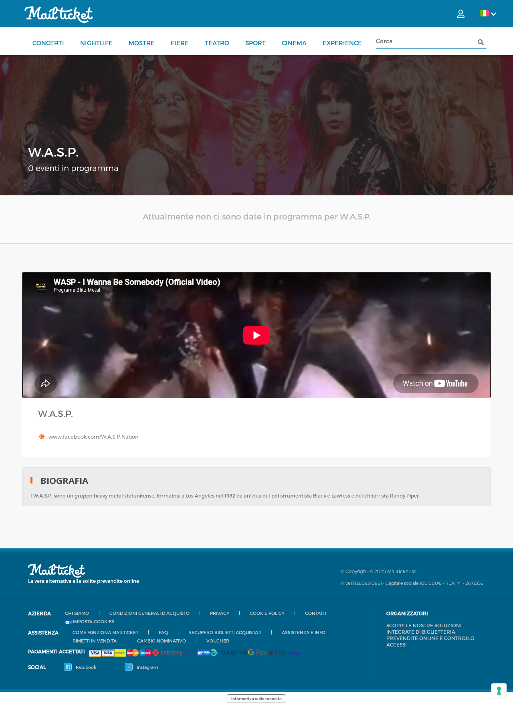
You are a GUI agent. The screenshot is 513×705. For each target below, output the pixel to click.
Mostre (142, 42)
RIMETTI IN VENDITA (95, 641)
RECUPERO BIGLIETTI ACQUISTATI (224, 632)
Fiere (180, 42)
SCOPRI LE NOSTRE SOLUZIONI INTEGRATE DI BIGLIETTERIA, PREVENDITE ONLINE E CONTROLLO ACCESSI (430, 634)
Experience (342, 42)
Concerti (48, 42)
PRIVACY (219, 613)
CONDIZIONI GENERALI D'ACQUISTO (149, 613)
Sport (255, 42)
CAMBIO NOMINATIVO (161, 641)
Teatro (217, 42)
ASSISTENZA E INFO (303, 632)
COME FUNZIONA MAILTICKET (105, 632)
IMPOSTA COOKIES (93, 621)
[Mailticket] (58, 14)
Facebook (86, 667)
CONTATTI (315, 613)
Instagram (146, 667)
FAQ (163, 632)
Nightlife (96, 42)
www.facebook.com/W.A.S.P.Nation (93, 436)
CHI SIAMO (77, 613)
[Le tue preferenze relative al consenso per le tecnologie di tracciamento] (499, 691)
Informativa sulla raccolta (256, 698)
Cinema (294, 42)
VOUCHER (217, 641)
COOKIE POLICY (267, 613)
